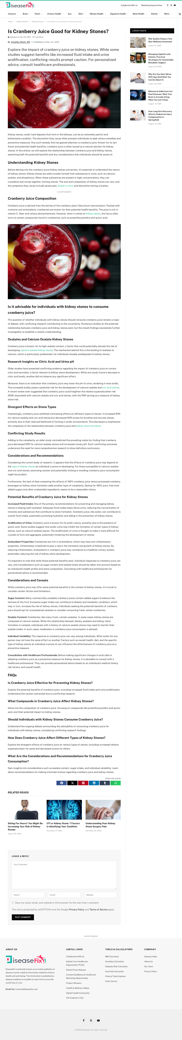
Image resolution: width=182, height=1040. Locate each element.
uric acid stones (110, 387)
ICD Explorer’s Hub (74, 998)
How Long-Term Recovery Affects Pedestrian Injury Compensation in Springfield (160, 115)
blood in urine (65, 185)
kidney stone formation (88, 425)
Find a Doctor (111, 981)
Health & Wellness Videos (77, 988)
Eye (70, 14)
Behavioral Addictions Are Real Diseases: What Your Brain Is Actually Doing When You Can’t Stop (160, 95)
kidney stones (93, 213)
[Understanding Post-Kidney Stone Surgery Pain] (103, 810)
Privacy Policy (76, 909)
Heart (37, 14)
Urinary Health (54, 14)
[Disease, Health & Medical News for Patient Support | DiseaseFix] (20, 5)
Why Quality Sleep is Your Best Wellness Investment (160, 40)
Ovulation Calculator (114, 961)
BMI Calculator (112, 956)
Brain (25, 14)
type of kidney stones (23, 466)
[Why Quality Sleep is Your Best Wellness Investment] (138, 42)
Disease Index (150, 956)
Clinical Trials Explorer (115, 976)
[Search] (179, 14)
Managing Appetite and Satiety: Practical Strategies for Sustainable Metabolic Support (160, 58)
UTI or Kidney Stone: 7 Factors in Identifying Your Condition (63, 825)
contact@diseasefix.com (26, 989)
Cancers (12, 14)
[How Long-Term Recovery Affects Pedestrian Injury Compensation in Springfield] (138, 115)
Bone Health (138, 14)
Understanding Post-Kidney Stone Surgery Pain (100, 825)
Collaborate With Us (129, 5)
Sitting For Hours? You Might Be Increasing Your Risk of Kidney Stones (25, 826)
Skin (80, 14)
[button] (61, 783)
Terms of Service (98, 909)
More (166, 14)
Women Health (96, 14)
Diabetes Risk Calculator (116, 966)
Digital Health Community (77, 993)
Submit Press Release (76, 970)
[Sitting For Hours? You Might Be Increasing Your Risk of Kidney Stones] (25, 810)
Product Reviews (73, 983)
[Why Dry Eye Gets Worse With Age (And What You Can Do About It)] (138, 77)
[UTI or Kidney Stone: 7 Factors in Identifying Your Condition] (64, 810)
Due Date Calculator (114, 971)
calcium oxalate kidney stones (36, 350)
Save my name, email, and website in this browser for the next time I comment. (57, 902)
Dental (154, 14)
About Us (148, 961)
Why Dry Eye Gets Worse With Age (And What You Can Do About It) (159, 77)
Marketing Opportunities (151, 5)
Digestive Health (118, 14)
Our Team (148, 966)
